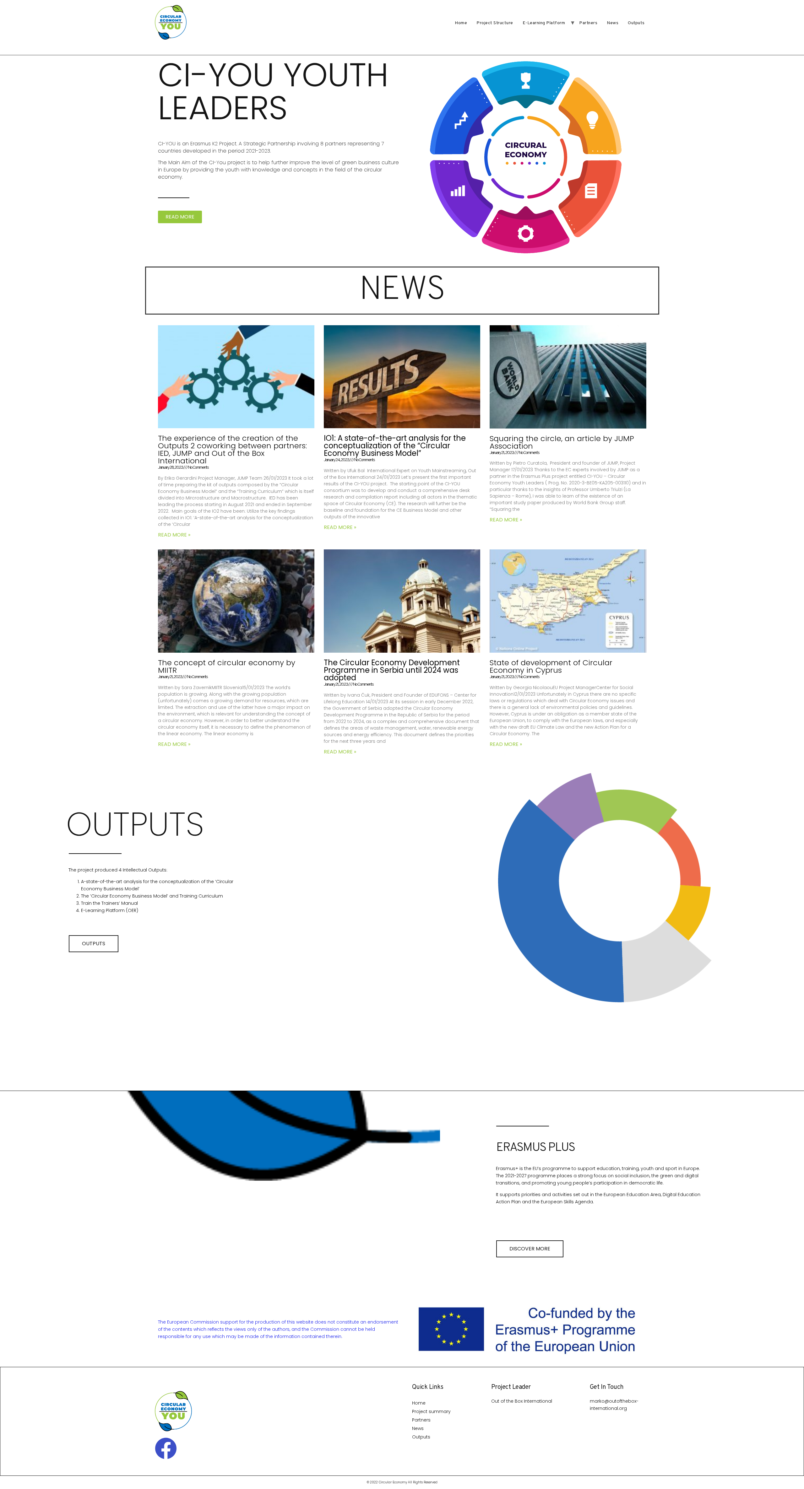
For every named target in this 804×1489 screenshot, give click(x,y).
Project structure (494, 23)
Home (461, 23)
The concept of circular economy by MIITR (226, 666)
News (612, 23)
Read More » (174, 534)
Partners (588, 23)
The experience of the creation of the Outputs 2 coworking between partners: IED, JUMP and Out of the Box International (232, 449)
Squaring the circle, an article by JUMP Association (562, 442)
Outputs (636, 23)
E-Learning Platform (544, 23)
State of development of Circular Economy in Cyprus (551, 666)
